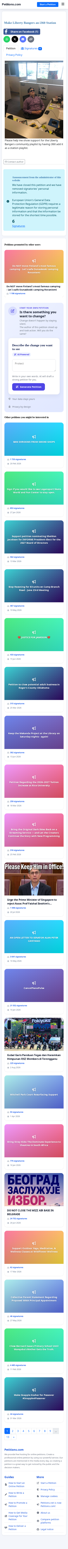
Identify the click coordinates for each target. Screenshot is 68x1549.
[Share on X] (15, 39)
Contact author (16, 161)
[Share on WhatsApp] (6, 39)
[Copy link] (31, 39)
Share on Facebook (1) (24, 31)
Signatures (32, 48)
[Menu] (63, 4)
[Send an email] (23, 39)
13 (7, 1437)
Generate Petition (30, 386)
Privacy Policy (14, 55)
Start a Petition (48, 4)
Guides (9, 1477)
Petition (10, 48)
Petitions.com (11, 4)
